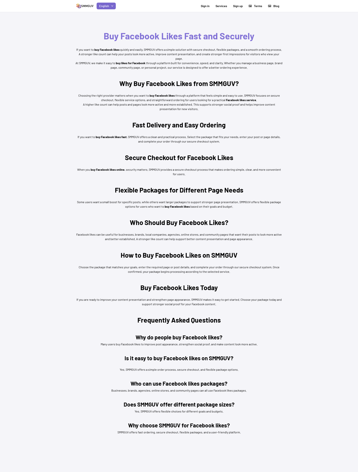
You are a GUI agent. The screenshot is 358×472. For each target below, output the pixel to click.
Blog (276, 6)
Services (221, 6)
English (104, 6)
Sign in (205, 6)
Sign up (238, 6)
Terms (258, 6)
